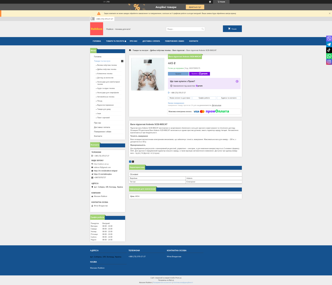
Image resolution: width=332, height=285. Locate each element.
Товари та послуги (115, 41)
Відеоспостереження (105, 105)
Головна (97, 41)
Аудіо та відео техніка (106, 88)
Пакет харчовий (103, 118)
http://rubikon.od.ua (101, 164)
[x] (133, 162)
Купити (178, 74)
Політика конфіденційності (183, 282)
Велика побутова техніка (107, 65)
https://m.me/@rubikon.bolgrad (105, 171)
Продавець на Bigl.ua (166, 280)
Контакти (193, 41)
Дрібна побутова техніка (160, 50)
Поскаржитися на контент (162, 282)
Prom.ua (178, 278)
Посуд (99, 101)
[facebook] (130, 162)
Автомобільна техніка (105, 97)
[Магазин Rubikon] (96, 29)
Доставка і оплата (151, 41)
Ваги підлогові (178, 50)
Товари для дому (104, 109)
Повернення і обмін (174, 41)
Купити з (195, 74)
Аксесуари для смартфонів (108, 93)
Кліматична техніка (104, 74)
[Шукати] (202, 29)
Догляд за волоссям (105, 78)
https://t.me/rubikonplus (103, 174)
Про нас (133, 41)
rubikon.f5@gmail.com (102, 167)
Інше (99, 113)
